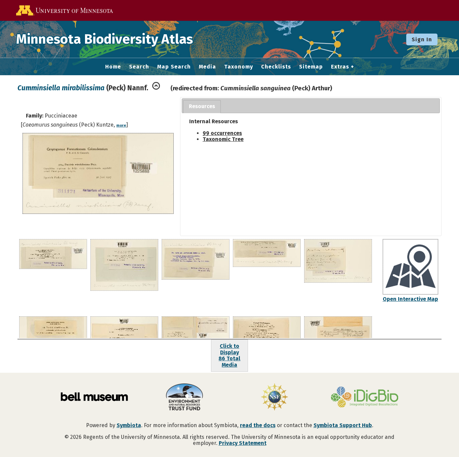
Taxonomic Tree (223, 139)
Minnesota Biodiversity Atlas (104, 39)
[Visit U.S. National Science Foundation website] (274, 397)
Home (113, 67)
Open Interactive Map (410, 299)
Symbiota (129, 425)
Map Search (174, 67)
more (121, 125)
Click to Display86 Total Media (229, 355)
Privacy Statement (242, 443)
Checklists (276, 67)
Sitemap (311, 67)
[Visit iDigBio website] (365, 397)
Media (207, 67)
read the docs (258, 425)
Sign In (422, 39)
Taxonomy (238, 67)
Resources (202, 106)
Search (139, 67)
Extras (340, 67)
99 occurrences (222, 133)
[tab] (202, 106)
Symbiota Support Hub (343, 425)
